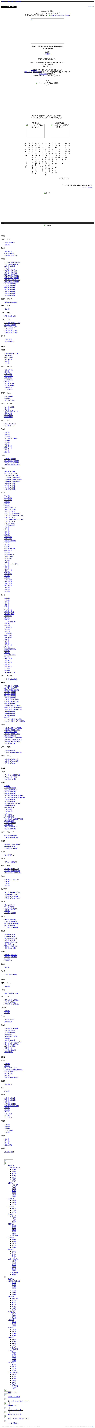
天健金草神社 (8, 370)
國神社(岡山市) (9, 815)
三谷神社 (7, 587)
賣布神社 (7, 664)
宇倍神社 (7, 268)
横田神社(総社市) (10, 948)
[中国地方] (18, 1)
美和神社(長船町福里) (11, 896)
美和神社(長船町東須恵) (12, 898)
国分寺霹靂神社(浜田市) (12, 741)
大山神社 (7, 531)
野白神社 (7, 653)
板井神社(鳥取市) (10, 266)
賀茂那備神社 (8, 376)
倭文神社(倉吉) (9, 253)
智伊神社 (7, 568)
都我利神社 (8, 570)
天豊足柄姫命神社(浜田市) (13, 728)
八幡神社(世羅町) (10, 1002)
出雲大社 (7, 505)
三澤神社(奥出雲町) (10, 679)
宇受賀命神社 (8, 396)
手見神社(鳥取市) (10, 284)
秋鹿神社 (7, 598)
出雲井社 (10, 507)
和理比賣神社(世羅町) (11, 1004)
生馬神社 (7, 600)
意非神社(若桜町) (10, 316)
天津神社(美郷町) (10, 750)
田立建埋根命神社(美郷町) (13, 752)
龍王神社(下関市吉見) (11, 1077)
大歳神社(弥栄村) (10, 736)
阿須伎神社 (8, 498)
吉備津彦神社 (8, 811)
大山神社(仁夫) (9, 425)
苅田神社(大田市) (10, 692)
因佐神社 (10, 509)
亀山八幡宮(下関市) (10, 1068)
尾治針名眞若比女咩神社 (12, 803)
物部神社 (7, 717)
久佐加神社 (8, 537)
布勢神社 (7, 911)
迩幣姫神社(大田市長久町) (13, 709)
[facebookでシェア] (89, 7)
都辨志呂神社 (8, 357)
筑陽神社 (7, 647)
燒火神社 (7, 409)
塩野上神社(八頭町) (10, 327)
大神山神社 (8, 339)
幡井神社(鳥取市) (10, 287)
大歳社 (9, 511)
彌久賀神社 (8, 585)
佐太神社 (7, 639)
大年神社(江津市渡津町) (12, 481)
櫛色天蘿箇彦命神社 (13, 739)
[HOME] (4, 1)
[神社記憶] (10, 1)
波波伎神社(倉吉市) (10, 255)
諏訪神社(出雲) (9, 554)
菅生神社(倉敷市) (10, 925)
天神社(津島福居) (10, 788)
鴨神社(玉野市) (9, 855)
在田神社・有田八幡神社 (12, 844)
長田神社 (7, 881)
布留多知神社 (8, 328)
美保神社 (7, 660)
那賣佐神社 (8, 574)
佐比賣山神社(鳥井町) (11, 701)
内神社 (6, 608)
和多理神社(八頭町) (10, 332)
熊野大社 (7, 631)
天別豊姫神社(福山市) (11, 1028)
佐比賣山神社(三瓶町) (11, 699)
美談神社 (7, 589)
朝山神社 (7, 496)
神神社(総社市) (9, 944)
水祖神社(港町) (9, 385)
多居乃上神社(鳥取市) (11, 278)
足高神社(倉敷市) (10, 919)
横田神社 (7, 670)
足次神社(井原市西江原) (12, 775)
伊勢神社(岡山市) (10, 793)
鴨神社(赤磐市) (9, 907)
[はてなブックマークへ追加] (93, 7)
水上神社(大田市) (10, 715)
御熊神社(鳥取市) (10, 291)
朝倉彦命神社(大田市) (11, 686)
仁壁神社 (7, 1110)
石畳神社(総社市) (10, 936)
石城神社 (7, 1091)
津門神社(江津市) (10, 485)
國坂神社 (7, 309)
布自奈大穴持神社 (10, 655)
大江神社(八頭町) (10, 325)
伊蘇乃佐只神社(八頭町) (12, 323)
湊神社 (9, 523)
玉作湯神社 (8, 645)
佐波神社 (7, 1139)
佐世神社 (7, 444)
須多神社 (7, 641)
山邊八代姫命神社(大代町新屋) (14, 721)
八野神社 (7, 591)
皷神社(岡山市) (9, 821)
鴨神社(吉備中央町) (10, 835)
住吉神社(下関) (9, 1071)
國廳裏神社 (8, 251)
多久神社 (7, 562)
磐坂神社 (7, 604)
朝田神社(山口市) (10, 1100)
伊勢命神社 (8, 374)
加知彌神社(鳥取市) (10, 270)
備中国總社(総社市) (10, 938)
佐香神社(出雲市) (10, 548)
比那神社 (7, 578)
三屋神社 (7, 452)
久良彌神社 (8, 633)
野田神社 (7, 1112)
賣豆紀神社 (8, 662)
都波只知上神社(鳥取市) (12, 280)
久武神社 (7, 543)
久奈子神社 (8, 539)
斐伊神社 (7, 450)
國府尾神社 (8, 378)
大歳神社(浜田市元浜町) (12, 734)
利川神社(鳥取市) (10, 289)
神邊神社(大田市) (10, 694)
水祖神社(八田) (9, 383)
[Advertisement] (47, 4)
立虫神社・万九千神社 (11, 564)
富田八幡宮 (8, 359)
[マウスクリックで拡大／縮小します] (47, 97)
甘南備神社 (8, 1021)
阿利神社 (7, 504)
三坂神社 (7, 1115)
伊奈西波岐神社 (9, 525)
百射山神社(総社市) (10, 946)
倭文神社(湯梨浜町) (10, 302)
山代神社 (7, 668)
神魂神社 (7, 619)
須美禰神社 (8, 446)
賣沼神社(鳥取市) (10, 295)
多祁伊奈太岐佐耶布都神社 (13, 1042)
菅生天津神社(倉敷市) (11, 923)
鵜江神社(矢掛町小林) (11, 869)
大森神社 (7, 618)
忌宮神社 (7, 1066)
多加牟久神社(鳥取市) (11, 276)
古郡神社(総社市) (10, 940)
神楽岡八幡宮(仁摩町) (11, 690)
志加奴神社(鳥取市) (10, 274)
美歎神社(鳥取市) (10, 293)
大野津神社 (8, 616)
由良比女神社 (8, 415)
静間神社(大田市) (10, 703)
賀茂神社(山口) (9, 1152)
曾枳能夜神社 (8, 556)
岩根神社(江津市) (10, 471)
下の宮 (9, 521)
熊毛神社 (7, 1126)
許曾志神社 (8, 635)
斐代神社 (7, 576)
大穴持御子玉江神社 (14, 515)
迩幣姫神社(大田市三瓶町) (13, 707)
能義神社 (7, 361)
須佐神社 (7, 552)
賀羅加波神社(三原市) (11, 993)
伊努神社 (7, 527)
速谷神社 (7, 1013)
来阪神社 (7, 544)
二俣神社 (7, 1132)
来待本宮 (7, 625)
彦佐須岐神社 (8, 1052)
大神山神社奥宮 (9, 243)
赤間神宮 (7, 1064)
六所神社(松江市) (10, 672)
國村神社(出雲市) (10, 541)
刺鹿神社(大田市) (10, 698)
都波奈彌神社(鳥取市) (11, 282)
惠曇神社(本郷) (9, 614)
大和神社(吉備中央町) (11, 837)
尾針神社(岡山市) (10, 805)
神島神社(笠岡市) (10, 846)
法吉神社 (7, 657)
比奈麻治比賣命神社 (11, 411)
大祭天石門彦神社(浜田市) (13, 737)
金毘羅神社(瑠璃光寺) (11, 1106)
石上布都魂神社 (9, 905)
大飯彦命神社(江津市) (11, 475)
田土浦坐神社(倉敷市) (11, 927)
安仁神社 (7, 786)
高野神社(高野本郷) (10, 957)
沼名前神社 (8, 1048)
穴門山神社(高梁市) (10, 862)
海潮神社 (7, 434)
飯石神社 (7, 432)
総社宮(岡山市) (9, 817)
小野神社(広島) (9, 1019)
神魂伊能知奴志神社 (14, 519)
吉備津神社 (8, 809)
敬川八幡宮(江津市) (10, 473)
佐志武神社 (8, 550)
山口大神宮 (8, 1117)
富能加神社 (8, 583)
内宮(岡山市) (8, 825)
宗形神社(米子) (9, 341)
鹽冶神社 (7, 529)
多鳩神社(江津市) (10, 483)
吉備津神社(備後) (10, 1030)
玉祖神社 (7, 1141)
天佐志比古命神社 (10, 423)
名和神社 (7, 244)
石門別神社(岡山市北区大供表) (14, 797)
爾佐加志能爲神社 (10, 649)
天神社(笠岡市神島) (10, 848)
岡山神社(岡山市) (10, 801)
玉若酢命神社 (8, 380)
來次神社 (7, 442)
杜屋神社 (7, 1075)
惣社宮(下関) (8, 1073)
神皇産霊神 (47, 54)
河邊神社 (7, 440)
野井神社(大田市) (10, 711)
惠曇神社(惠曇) (9, 612)
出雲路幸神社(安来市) (11, 353)
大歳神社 (7, 1124)
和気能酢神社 (8, 389)
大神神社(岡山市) (10, 799)
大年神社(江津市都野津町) (13, 479)
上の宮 (9, 517)
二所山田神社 (8, 1130)
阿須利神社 (8, 500)
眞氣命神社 (8, 413)
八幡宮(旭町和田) (10, 743)
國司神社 (7, 629)
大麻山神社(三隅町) (10, 732)
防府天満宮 (8, 1145)
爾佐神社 (7, 651)
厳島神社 (7, 1011)
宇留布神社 (8, 610)
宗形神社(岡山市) (10, 828)
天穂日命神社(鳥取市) (11, 264)
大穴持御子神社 (12, 513)
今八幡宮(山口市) (10, 1104)
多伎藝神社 (8, 558)
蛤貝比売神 (37, 72)
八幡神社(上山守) (10, 1050)
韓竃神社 (7, 535)
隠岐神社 (7, 398)
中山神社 (7, 959)
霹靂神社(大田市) (10, 713)
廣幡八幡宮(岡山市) (10, 827)
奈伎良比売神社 (9, 400)
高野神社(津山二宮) (10, 955)
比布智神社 (8, 581)
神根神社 (7, 967)
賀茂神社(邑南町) (10, 763)
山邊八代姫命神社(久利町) (13, 719)
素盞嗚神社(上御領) (10, 1036)
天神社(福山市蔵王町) (11, 1044)
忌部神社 (7, 606)
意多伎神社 (8, 355)
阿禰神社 (7, 502)
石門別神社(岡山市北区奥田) (13, 795)
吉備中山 (7, 813)
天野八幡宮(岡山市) (10, 790)
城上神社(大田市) (10, 696)
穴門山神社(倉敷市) (10, 921)
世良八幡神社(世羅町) (11, 1000)
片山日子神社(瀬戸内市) (12, 892)
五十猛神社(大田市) (10, 688)
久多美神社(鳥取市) (10, 272)
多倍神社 (7, 566)
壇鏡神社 (7, 381)
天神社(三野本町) (10, 823)
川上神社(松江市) (10, 621)
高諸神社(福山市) (10, 1040)
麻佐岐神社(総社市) (10, 942)
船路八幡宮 (8, 1113)
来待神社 (7, 623)
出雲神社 (7, 1102)
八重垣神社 (8, 666)
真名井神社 (8, 658)
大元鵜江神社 (12, 873)
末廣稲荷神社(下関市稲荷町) (13, 1069)
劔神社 (6, 1143)
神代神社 (7, 533)
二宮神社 (7, 883)
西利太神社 (8, 448)
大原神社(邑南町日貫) (11, 761)
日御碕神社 (8, 580)
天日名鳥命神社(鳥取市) (12, 262)
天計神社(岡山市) (10, 791)
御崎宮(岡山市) (9, 807)
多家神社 (7, 986)
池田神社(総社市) (10, 934)
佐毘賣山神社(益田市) (11, 463)
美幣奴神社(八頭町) (10, 330)
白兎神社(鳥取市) (10, 285)
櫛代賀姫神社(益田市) (11, 461)
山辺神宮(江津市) (10, 489)
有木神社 (7, 372)
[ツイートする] (91, 7)
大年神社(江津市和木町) (12, 477)
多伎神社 (7, 560)
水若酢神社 (8, 387)
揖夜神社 (7, 602)
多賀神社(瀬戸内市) (10, 894)
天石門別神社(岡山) (10, 974)
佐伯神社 (7, 546)
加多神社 (7, 436)
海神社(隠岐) (8, 417)
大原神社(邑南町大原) (11, 759)
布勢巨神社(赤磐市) (10, 909)
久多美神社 (8, 627)
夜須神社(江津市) (10, 487)
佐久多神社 (8, 637)
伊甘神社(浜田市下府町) (12, 730)
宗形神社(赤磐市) (10, 913)
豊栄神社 (7, 1108)
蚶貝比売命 (28, 72)
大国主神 (34, 70)
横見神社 (7, 885)
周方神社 (7, 1128)
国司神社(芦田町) (10, 1032)
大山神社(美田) (9, 407)
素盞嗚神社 (8, 1034)
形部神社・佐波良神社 (11, 879)
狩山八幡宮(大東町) (10, 438)
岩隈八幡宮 (8, 1084)
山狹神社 (7, 363)
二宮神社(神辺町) (10, 1046)
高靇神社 (7, 1038)
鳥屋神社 (7, 572)
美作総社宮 (8, 960)
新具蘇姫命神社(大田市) (12, 705)
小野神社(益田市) (10, 459)
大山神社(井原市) (10, 779)
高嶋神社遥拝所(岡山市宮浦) (13, 819)
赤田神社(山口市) (10, 1098)
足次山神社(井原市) (10, 777)
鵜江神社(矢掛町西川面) (12, 871)
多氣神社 (7, 643)
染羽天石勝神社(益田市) (12, 464)
